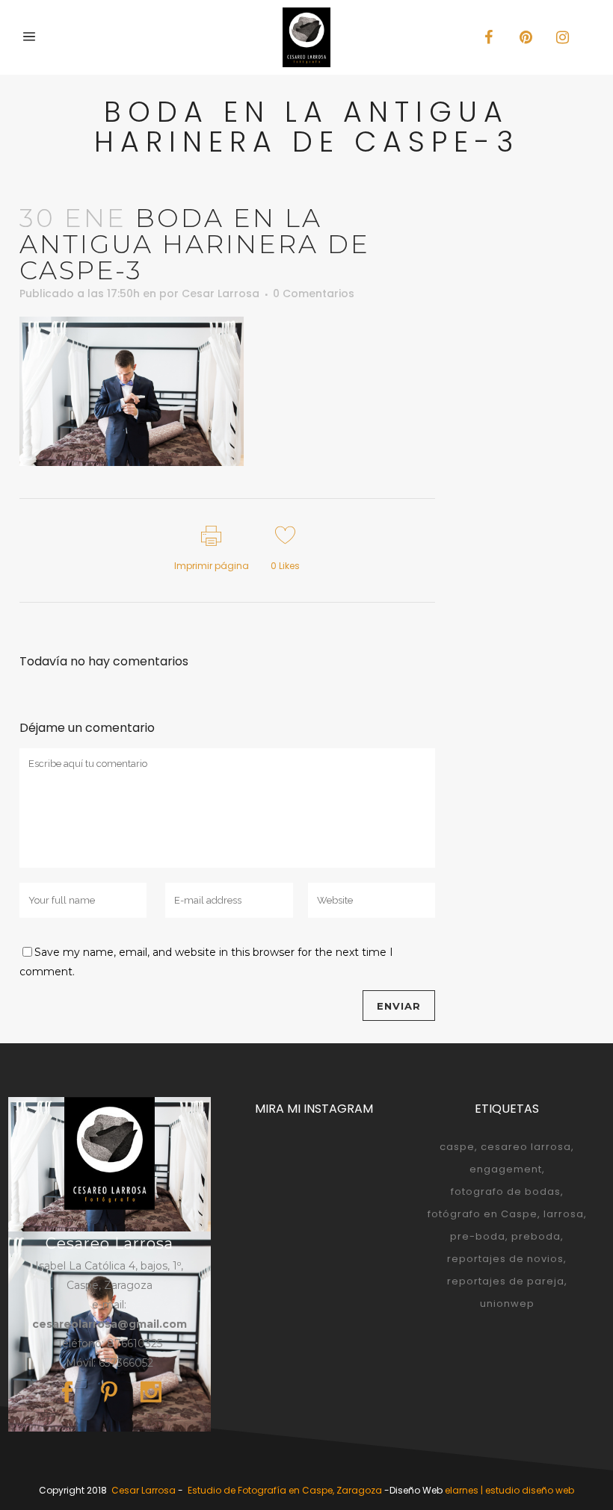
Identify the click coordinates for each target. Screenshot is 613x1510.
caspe (457, 1147)
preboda (536, 1236)
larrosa (563, 1214)
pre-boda (477, 1236)
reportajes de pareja (505, 1281)
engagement (505, 1169)
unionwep (507, 1303)
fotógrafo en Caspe (482, 1214)
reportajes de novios (505, 1259)
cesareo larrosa (526, 1147)
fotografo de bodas (506, 1191)
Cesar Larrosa (220, 293)
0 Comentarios (313, 293)
